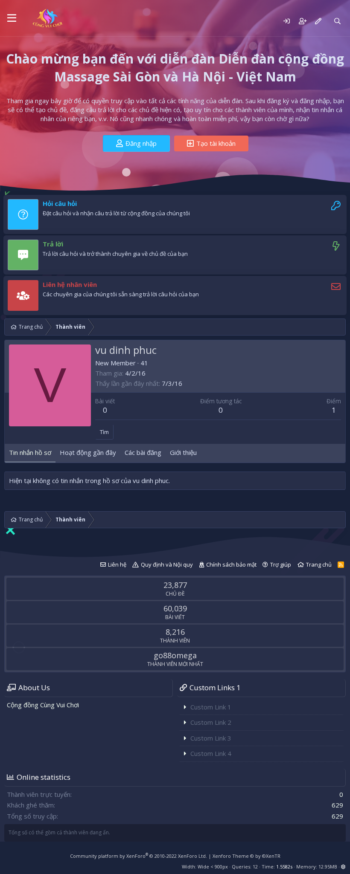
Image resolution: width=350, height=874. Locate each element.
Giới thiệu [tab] (183, 452)
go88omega (175, 655)
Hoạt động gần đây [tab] (88, 452)
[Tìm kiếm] (337, 21)
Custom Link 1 (210, 707)
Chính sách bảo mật (231, 564)
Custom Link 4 (210, 753)
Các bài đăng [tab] (143, 452)
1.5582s (284, 866)
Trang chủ (319, 564)
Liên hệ (117, 564)
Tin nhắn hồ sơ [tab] (30, 452)
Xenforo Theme (246, 856)
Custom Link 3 (210, 738)
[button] (12, 18)
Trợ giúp (280, 564)
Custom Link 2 (210, 722)
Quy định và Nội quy (167, 564)
